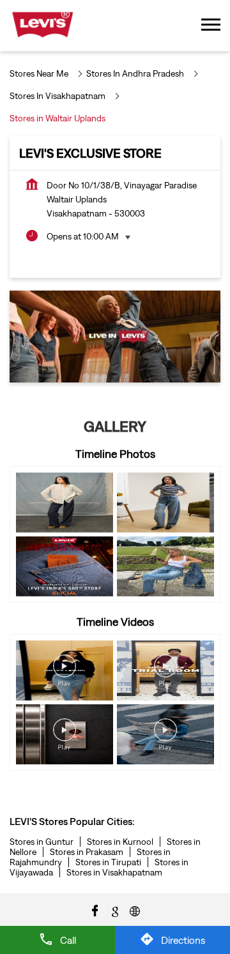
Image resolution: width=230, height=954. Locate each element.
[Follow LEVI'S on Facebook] (95, 910)
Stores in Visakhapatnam (114, 872)
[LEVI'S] (42, 26)
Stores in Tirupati (108, 862)
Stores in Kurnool (120, 842)
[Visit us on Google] (115, 910)
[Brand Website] (135, 910)
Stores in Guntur (41, 842)
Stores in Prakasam (86, 852)
